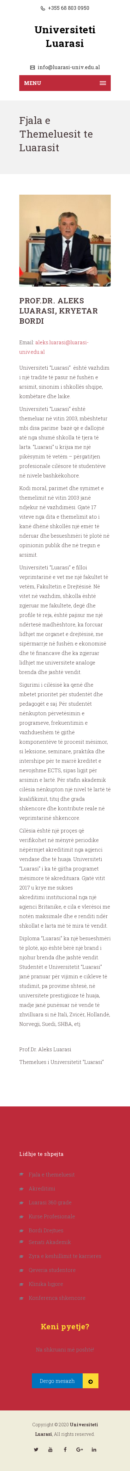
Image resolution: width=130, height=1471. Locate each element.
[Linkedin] (94, 1449)
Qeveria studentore (52, 1270)
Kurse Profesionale (52, 1216)
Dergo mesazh (57, 1380)
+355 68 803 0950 (68, 7)
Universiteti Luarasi (65, 36)
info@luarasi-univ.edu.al (68, 67)
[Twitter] (36, 1449)
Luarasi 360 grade (50, 1202)
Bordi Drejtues (46, 1230)
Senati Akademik (50, 1242)
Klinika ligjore (46, 1283)
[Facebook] (65, 1449)
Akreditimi (42, 1188)
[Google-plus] (79, 1449)
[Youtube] (50, 1449)
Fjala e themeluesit (52, 1174)
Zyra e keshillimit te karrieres (65, 1256)
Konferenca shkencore (57, 1297)
